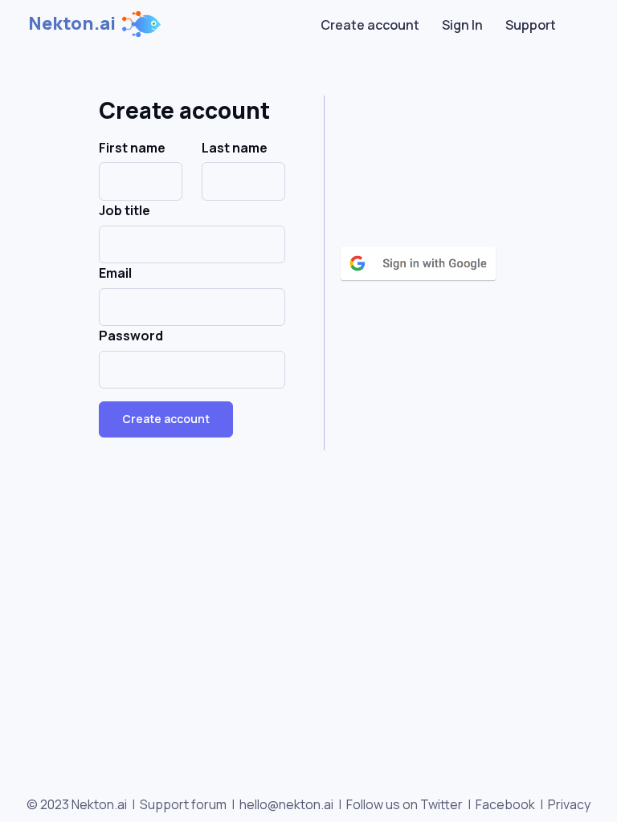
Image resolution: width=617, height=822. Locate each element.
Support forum (183, 804)
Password (131, 335)
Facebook (505, 804)
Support (530, 25)
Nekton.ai (72, 23)
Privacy (569, 804)
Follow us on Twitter (404, 804)
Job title (124, 210)
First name (132, 148)
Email (115, 273)
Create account (370, 25)
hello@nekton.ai (286, 804)
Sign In (462, 25)
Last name (235, 148)
